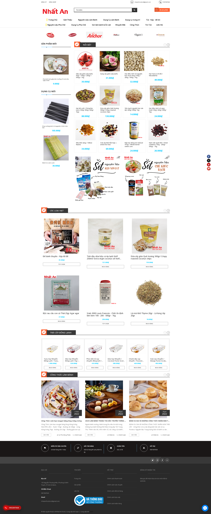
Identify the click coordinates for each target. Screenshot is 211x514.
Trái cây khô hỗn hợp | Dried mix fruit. (108, 144)
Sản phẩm (77, 485)
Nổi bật (87, 44)
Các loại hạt (57, 210)
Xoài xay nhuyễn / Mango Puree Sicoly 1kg (158, 361)
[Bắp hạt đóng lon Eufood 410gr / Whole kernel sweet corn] (134, 130)
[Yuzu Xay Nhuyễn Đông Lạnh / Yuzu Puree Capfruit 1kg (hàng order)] (52, 349)
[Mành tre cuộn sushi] (56, 148)
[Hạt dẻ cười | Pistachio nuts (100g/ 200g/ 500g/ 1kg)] (85, 95)
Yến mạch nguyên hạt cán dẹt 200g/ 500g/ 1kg (134, 109)
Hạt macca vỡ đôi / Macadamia (156, 75)
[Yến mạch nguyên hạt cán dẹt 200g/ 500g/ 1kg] (134, 95)
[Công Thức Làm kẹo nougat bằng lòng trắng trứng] (60, 399)
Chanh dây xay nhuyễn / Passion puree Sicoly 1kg (135, 361)
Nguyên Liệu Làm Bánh (88, 20)
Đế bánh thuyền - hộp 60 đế (55, 256)
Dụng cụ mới (48, 91)
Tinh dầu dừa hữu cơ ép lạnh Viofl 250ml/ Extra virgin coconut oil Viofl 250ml (103, 258)
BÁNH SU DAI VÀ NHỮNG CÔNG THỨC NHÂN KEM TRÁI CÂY (151, 421)
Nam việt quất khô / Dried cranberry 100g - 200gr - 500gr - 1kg (158, 145)
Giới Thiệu (67, 20)
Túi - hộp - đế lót (153, 20)
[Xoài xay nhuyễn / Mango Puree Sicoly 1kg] (158, 349)
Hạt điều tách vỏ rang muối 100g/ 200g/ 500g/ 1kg (157, 110)
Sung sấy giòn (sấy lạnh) (109, 74)
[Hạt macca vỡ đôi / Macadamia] (158, 61)
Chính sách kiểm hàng (114, 503)
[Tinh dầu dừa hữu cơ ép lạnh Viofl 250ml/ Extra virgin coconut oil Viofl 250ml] (105, 236)
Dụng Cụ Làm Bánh (111, 20)
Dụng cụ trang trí (132, 20)
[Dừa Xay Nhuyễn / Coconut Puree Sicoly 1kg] (116, 349)
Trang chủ (77, 478)
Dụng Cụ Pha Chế (78, 25)
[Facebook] (162, 460)
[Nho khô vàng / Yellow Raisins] (85, 130)
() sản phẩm (163, 10)
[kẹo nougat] (97, 179)
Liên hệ (76, 491)
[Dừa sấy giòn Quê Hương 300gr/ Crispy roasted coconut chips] (110, 95)
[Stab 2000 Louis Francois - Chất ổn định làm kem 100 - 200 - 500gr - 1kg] (105, 293)
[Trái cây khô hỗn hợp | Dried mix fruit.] (110, 130)
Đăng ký (44, 2)
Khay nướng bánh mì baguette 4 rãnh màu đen (55, 126)
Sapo (91, 512)
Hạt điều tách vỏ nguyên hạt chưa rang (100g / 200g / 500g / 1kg (133, 76)
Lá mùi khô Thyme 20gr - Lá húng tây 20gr (148, 314)
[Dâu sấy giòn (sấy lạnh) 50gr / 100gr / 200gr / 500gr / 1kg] (85, 61)
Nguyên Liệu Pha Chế (56, 25)
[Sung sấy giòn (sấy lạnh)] (110, 61)
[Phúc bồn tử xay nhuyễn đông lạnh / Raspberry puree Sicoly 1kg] (95, 349)
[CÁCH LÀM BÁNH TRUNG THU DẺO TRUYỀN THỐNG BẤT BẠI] (104, 399)
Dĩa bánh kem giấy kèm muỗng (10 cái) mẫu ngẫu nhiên (56, 79)
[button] (168, 44)
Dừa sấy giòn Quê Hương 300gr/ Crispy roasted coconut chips (109, 110)
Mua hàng (105, 266)
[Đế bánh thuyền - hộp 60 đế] (61, 236)
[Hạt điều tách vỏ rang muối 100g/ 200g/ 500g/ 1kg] (158, 95)
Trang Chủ (53, 20)
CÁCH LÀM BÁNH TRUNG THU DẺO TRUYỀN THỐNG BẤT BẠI (108, 421)
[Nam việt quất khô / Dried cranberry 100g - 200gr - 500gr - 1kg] (158, 130)
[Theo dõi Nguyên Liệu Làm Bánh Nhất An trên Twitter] (152, 460)
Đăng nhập (52, 2)
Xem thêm (46, 435)
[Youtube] (167, 460)
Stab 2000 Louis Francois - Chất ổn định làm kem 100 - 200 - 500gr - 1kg (105, 314)
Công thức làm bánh (61, 374)
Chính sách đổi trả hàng (115, 491)
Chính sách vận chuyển (114, 485)
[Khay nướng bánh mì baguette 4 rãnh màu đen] (56, 111)
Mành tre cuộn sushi (48, 163)
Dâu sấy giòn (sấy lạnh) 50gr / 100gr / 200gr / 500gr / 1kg (84, 76)
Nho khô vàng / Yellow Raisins (84, 144)
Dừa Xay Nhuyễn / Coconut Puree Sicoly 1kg (116, 361)
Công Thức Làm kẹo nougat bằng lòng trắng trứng (61, 421)
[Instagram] (157, 460)
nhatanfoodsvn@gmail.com (143, 2)
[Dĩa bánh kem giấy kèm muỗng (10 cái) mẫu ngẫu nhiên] (56, 64)
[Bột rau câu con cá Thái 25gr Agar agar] (61, 293)
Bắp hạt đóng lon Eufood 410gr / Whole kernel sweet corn (134, 145)
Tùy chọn (61, 264)
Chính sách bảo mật (113, 497)
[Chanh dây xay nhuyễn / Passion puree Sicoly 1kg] (137, 349)
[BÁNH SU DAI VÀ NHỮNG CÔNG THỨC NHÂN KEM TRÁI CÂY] (148, 399)
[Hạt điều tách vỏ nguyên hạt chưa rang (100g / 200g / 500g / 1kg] (134, 61)
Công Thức (135, 25)
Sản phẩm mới (49, 43)
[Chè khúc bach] (147, 179)
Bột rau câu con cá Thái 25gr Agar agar (61, 313)
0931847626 (166, 2)
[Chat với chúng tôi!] (205, 508)
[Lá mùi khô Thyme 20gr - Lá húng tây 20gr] (149, 293)
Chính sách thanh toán (114, 478)
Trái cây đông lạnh (60, 332)
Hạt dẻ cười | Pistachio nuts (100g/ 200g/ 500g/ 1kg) (85, 110)
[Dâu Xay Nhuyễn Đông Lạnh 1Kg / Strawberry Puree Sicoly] (73, 349)
